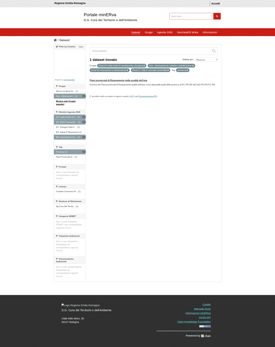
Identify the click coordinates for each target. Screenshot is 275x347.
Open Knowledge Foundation (194, 321)
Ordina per (188, 59)
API (132, 96)
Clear (81, 47)
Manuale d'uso (202, 308)
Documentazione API (147, 96)
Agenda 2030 (164, 32)
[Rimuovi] (144, 66)
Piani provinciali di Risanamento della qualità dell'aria (118, 80)
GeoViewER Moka (187, 32)
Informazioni (210, 32)
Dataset (135, 32)
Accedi (215, 3)
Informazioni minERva (198, 313)
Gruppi (149, 32)
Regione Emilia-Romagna (70, 3)
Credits (207, 304)
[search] (214, 51)
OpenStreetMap (69, 80)
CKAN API (205, 317)
